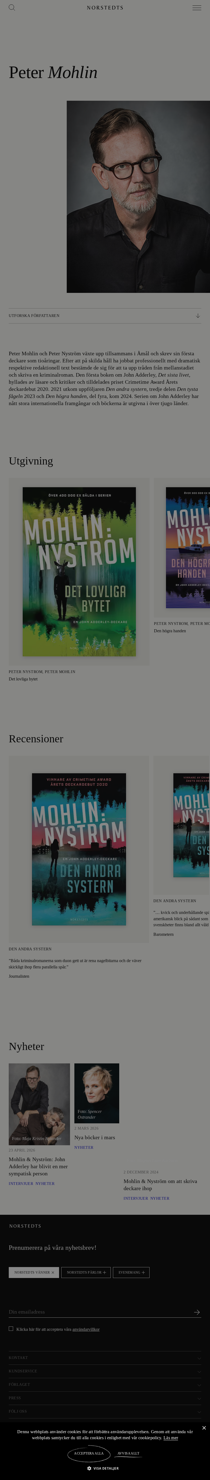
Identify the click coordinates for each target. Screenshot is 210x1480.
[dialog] (105, 740)
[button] (105, 1468)
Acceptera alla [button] (89, 1453)
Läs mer (171, 1437)
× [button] (204, 1428)
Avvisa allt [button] (128, 1453)
